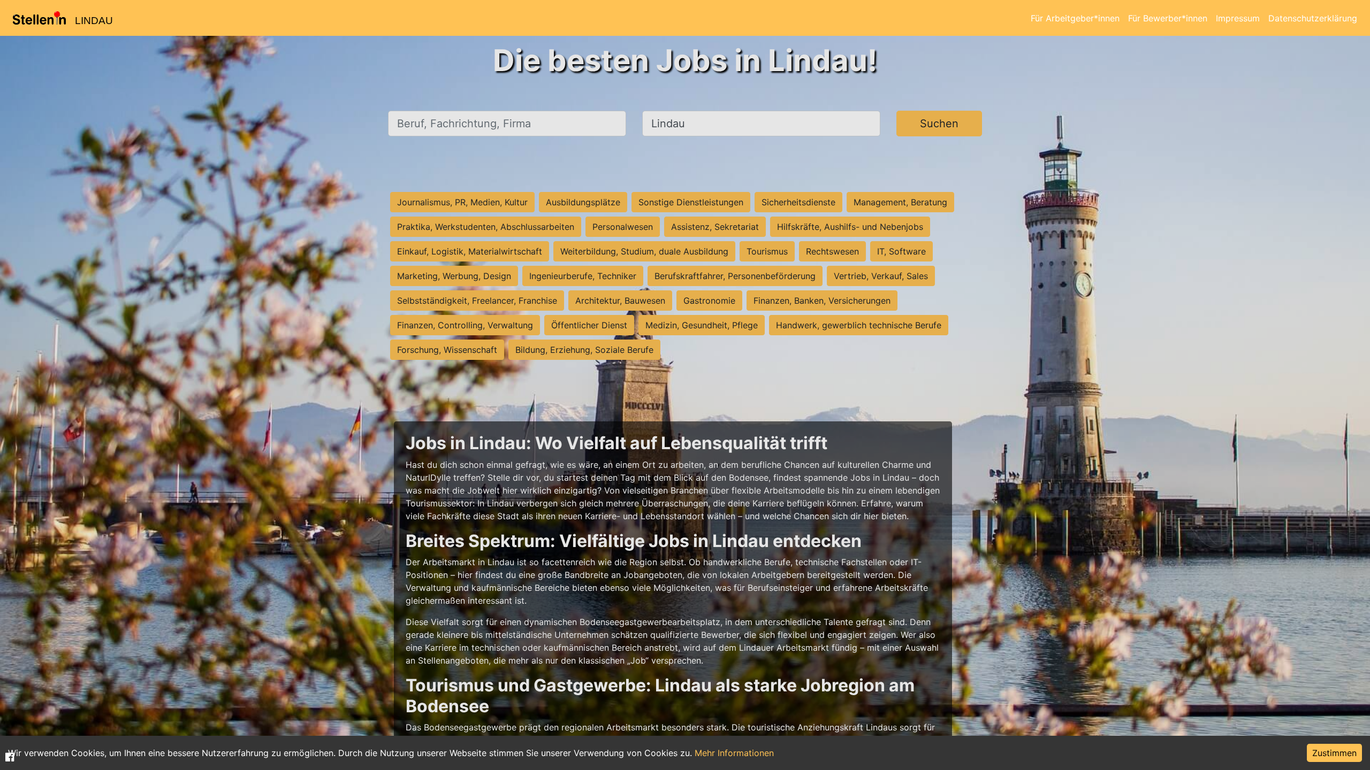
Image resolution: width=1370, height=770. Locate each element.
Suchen (939, 123)
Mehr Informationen (734, 753)
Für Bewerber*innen (1167, 18)
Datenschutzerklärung (1312, 18)
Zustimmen (1334, 753)
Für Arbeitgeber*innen (1075, 18)
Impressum (1238, 18)
